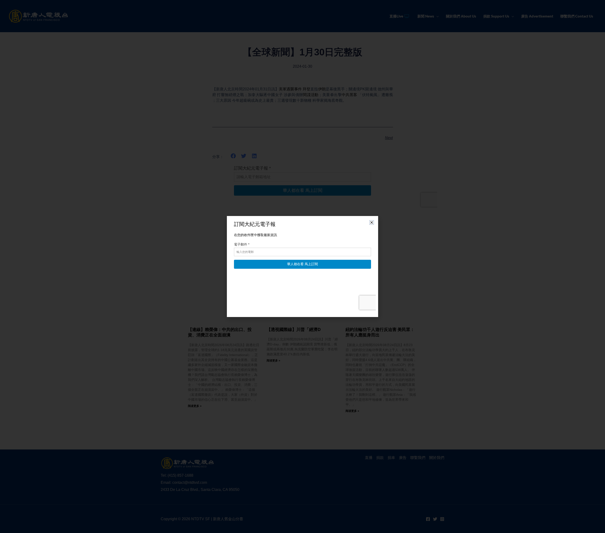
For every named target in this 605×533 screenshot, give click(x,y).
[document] (302, 266)
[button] (371, 222)
